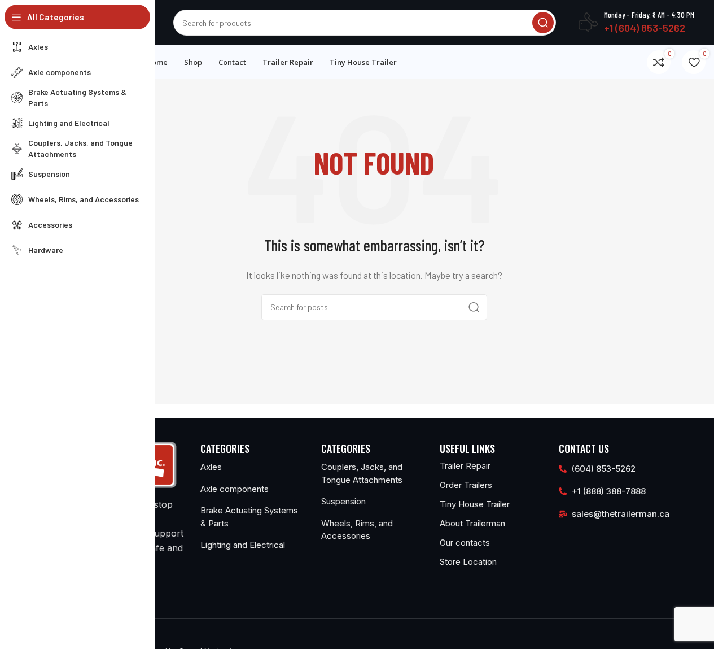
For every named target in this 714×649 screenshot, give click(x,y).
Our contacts (465, 542)
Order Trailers (466, 485)
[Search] (543, 22)
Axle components (234, 489)
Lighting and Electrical (242, 544)
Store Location (468, 561)
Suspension (343, 501)
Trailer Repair (465, 465)
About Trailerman (472, 523)
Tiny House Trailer (475, 504)
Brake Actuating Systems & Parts (249, 517)
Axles (211, 466)
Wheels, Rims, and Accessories (357, 530)
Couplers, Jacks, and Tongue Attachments (361, 473)
